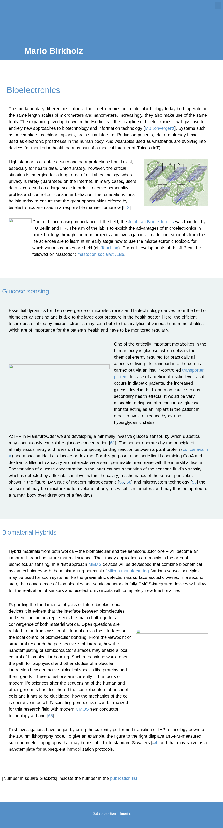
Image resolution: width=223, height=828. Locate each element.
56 (121, 482)
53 (194, 482)
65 (50, 715)
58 (129, 482)
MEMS (94, 564)
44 (154, 742)
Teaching (109, 247)
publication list (123, 778)
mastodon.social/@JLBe (100, 254)
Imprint (125, 813)
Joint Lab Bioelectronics (151, 221)
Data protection (104, 813)
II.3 (126, 207)
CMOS (82, 709)
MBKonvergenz (159, 128)
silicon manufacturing (128, 570)
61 (112, 442)
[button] (218, 5)
